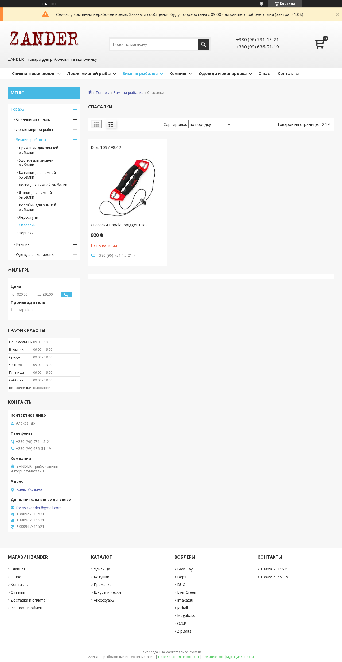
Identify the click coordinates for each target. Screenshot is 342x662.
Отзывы (18, 592)
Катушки (101, 576)
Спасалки (27, 225)
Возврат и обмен (26, 607)
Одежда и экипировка (223, 73)
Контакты (288, 73)
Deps (181, 576)
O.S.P (181, 623)
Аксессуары (104, 600)
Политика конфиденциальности (228, 657)
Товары (103, 92)
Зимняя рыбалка (140, 73)
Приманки (103, 584)
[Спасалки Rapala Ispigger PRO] (127, 187)
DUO (181, 584)
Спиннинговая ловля (33, 73)
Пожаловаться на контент (178, 657)
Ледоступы (28, 217)
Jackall (182, 607)
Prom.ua (195, 652)
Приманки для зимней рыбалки (38, 150)
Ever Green (186, 592)
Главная (18, 569)
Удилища (102, 569)
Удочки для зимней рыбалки (36, 162)
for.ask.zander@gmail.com (39, 507)
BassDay (185, 569)
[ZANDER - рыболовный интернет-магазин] (44, 38)
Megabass (186, 615)
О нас (264, 73)
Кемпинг (178, 73)
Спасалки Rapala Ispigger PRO (119, 224)
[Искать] (203, 44)
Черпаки (26, 232)
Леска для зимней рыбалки (43, 184)
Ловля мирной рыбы (89, 73)
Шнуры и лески (107, 592)
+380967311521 (274, 569)
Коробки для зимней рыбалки (37, 207)
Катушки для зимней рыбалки (37, 175)
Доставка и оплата (28, 600)
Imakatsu (185, 600)
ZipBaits (184, 631)
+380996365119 (274, 576)
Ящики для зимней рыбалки (35, 195)
